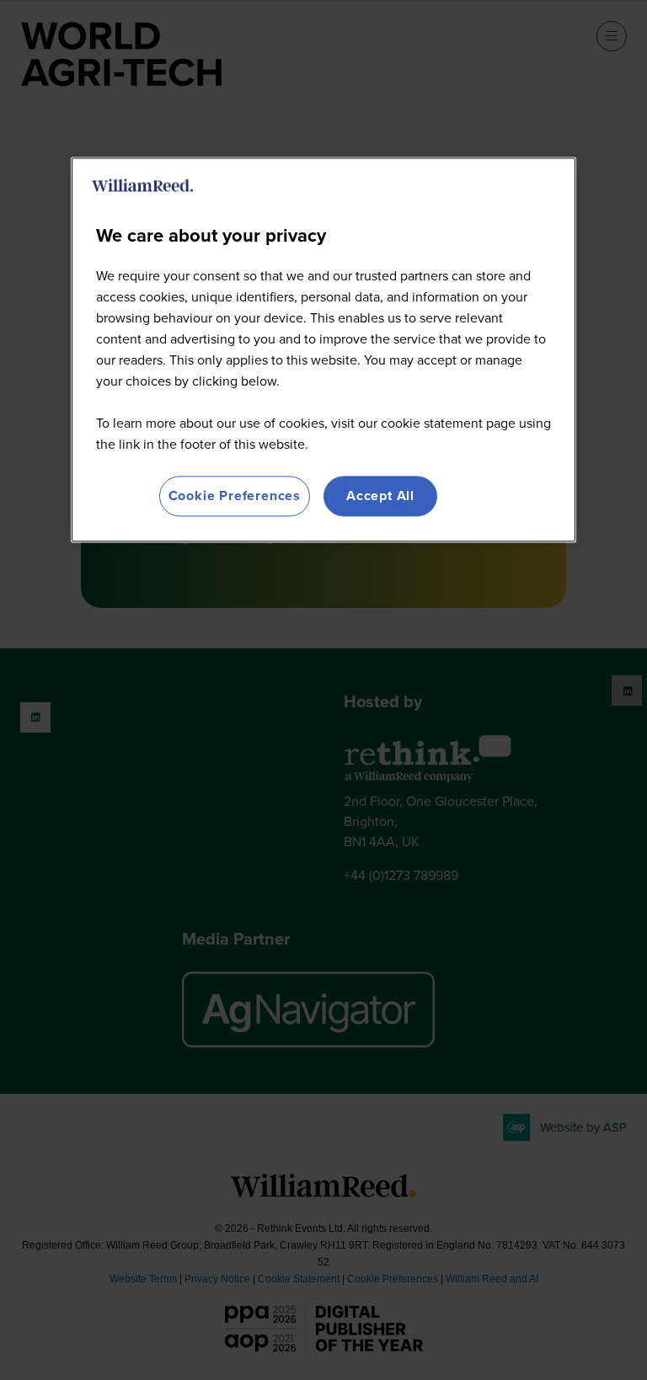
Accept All (380, 495)
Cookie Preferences (234, 495)
